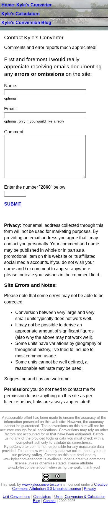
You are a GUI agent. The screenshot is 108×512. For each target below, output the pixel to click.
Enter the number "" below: (35, 187)
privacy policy (30, 455)
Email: (10, 108)
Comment (13, 131)
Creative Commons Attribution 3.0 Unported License (60, 486)
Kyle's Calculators (20, 13)
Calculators (42, 497)
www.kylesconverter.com (42, 484)
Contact (49, 501)
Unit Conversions (16, 497)
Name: (10, 85)
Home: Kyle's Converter (26, 4)
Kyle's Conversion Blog (26, 22)
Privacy (90, 489)
